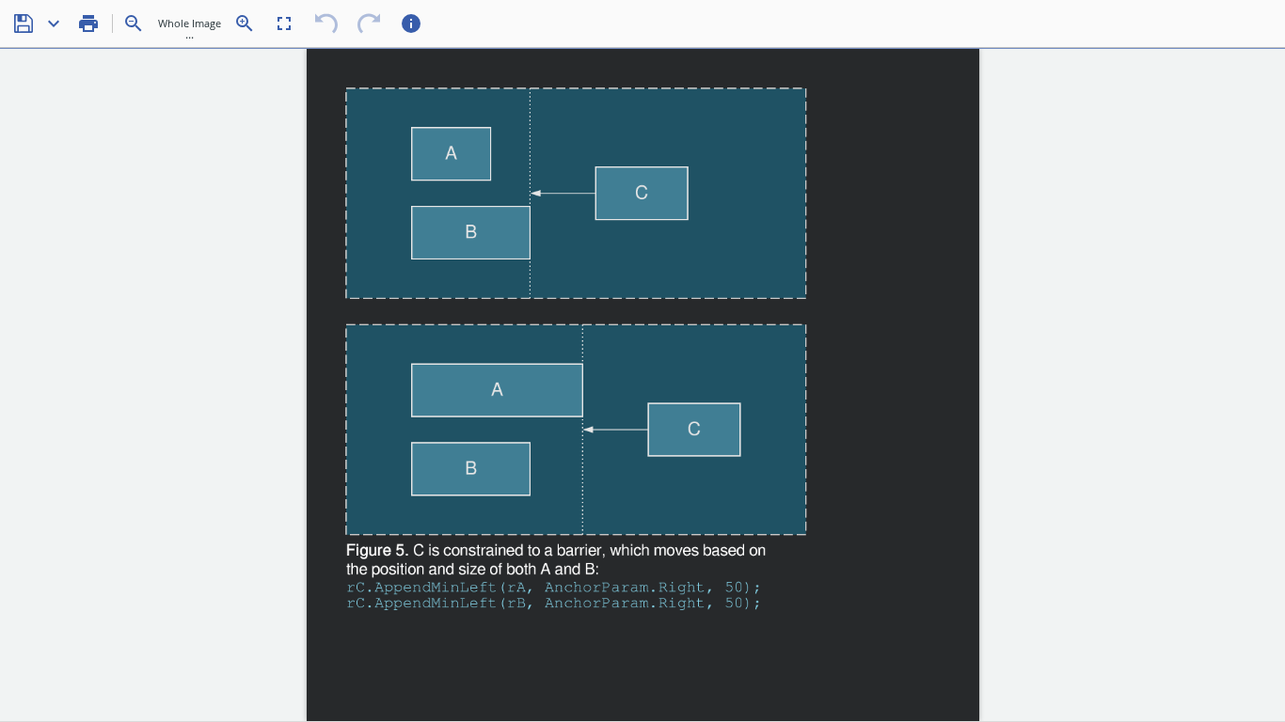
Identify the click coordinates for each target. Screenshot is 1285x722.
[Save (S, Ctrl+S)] (23, 23)
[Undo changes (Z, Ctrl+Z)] (326, 23)
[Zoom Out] (133, 23)
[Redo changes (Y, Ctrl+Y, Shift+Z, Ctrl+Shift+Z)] (369, 23)
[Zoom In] (244, 23)
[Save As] (53, 23)
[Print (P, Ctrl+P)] (88, 23)
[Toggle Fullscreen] (284, 23)
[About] (411, 23)
